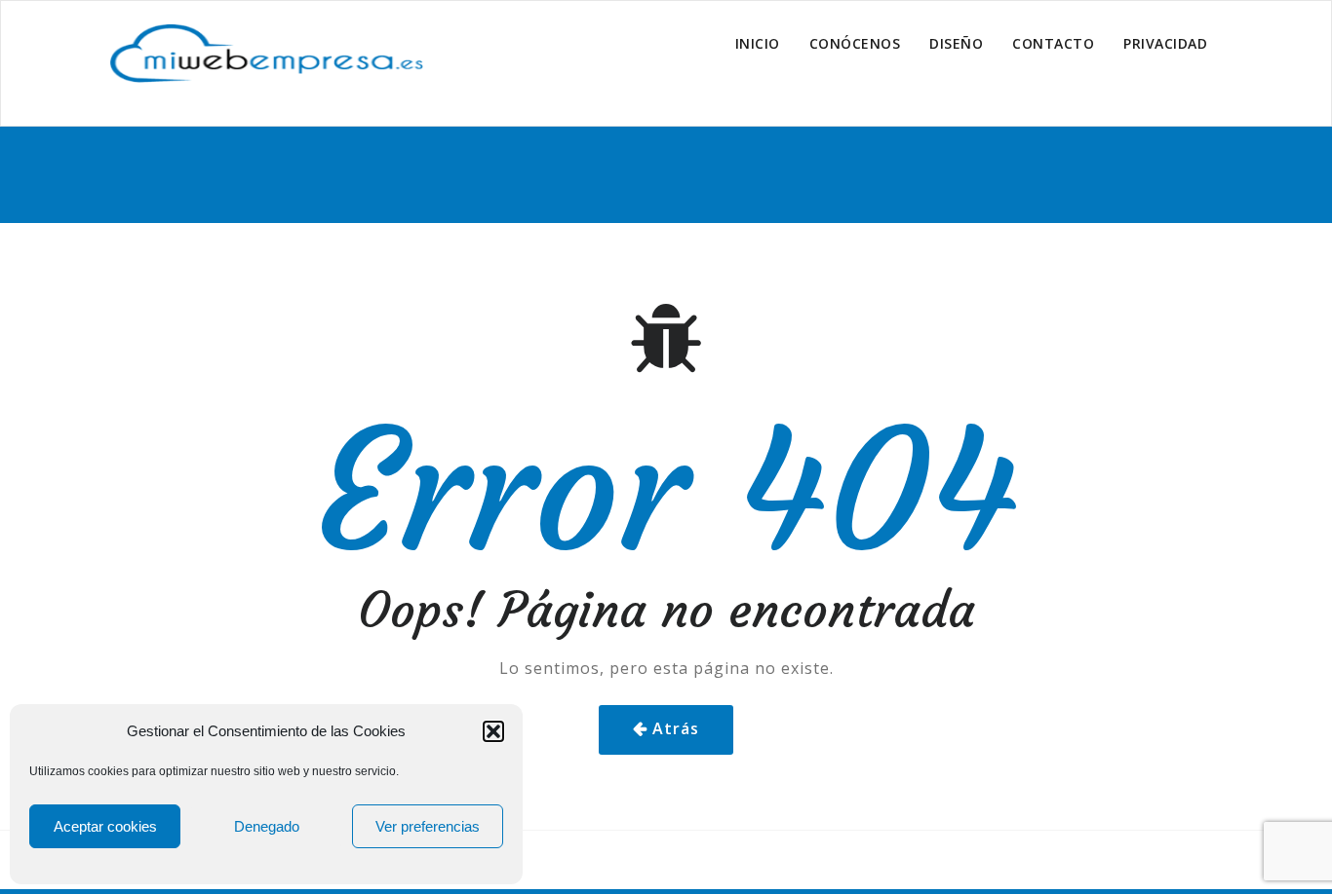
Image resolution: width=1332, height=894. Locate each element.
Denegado (266, 826)
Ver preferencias (427, 826)
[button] (493, 731)
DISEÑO (956, 43)
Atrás (675, 728)
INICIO (757, 43)
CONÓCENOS (855, 43)
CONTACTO (1053, 43)
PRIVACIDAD (1165, 43)
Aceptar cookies (105, 826)
